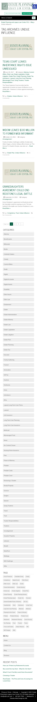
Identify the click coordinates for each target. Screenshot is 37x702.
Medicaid (6, 430)
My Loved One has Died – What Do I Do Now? (17, 669)
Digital (6, 274)
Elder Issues (7, 294)
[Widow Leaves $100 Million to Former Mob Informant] (18, 115)
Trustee (20, 623)
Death (5, 269)
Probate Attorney (14, 616)
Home (5, 640)
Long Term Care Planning (23, 78)
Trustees (6, 526)
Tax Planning (7, 623)
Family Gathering (9, 360)
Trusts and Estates (8, 626)
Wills (5, 566)
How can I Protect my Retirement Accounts (16, 665)
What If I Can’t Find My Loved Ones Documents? (18, 672)
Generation (7, 370)
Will (27, 626)
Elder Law (10, 74)
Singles (6, 495)
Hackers (6, 380)
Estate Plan (12, 76)
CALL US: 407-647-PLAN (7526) (13, 13)
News (5, 440)
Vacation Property (9, 536)
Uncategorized (7, 139)
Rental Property (8, 485)
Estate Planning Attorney (20, 594)
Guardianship (7, 605)
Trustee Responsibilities (11, 521)
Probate (6, 465)
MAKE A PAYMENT (27, 13)
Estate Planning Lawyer (10, 598)
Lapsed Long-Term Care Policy (13, 405)
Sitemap (15, 692)
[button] (35, 6)
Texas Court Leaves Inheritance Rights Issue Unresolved (17, 65)
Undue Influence (18, 96)
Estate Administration (10, 314)
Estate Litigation (9, 334)
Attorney (26, 72)
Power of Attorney (9, 460)
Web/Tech (7, 551)
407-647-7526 (19, 696)
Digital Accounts (9, 279)
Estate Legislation (19, 74)
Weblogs (6, 556)
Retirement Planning (17, 619)
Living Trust (29, 605)
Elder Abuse (25, 580)
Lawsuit (12, 78)
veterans (6, 541)
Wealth (6, 546)
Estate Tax (30, 76)
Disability (6, 289)
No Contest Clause (9, 445)
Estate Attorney (8, 319)
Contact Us (7, 645)
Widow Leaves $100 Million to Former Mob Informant (18, 132)
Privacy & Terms (6, 692)
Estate (6, 309)
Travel (6, 511)
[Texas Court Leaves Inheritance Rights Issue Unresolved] (18, 47)
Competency (11, 213)
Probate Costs (8, 470)
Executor (6, 355)
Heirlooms (7, 385)
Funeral (6, 365)
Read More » (6, 91)
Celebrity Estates (9, 254)
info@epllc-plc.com (6, 696)
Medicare (28, 608)
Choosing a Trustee (9, 675)
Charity (6, 259)
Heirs (5, 390)
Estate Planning (21, 76)
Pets (5, 455)
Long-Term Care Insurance (12, 425)
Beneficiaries (8, 239)
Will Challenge (8, 561)
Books (6, 249)
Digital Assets (8, 284)
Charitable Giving (19, 576)
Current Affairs (8, 264)
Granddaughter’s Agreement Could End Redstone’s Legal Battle (17, 190)
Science (6, 490)
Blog (5, 650)
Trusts (26, 623)
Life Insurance (8, 415)
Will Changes (7, 630)
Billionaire (7, 244)
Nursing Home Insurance (11, 450)
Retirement (6, 619)
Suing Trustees (19, 80)
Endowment (7, 304)
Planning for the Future (9, 612)
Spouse (6, 500)
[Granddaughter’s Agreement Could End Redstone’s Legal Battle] (18, 172)
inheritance (6, 78)
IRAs (5, 400)
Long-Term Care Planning (10, 608)
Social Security (28, 619)
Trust (17, 213)
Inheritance (21, 605)
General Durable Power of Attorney (12, 601)
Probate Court (8, 475)
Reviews (6, 655)
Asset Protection (8, 576)
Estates (9, 96)
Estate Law (7, 324)
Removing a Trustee (10, 480)
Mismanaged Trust (8, 80)
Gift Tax (6, 375)
